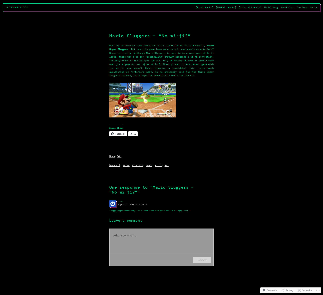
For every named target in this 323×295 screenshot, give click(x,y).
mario (126, 164)
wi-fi (158, 164)
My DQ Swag (271, 7)
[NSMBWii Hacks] (226, 7)
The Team (302, 7)
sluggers (137, 164)
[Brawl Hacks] (204, 7)
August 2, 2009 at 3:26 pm (132, 204)
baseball (114, 164)
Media (313, 7)
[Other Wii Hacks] (250, 7)
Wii (119, 156)
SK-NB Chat (287, 7)
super (149, 164)
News (112, 156)
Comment (202, 259)
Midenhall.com (17, 7)
